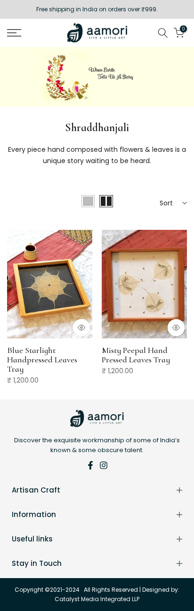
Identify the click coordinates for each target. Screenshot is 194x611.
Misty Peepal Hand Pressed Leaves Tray (136, 355)
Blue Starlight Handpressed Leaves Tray (42, 359)
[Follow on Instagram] (103, 465)
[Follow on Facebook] (90, 465)
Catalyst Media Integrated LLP (97, 599)
